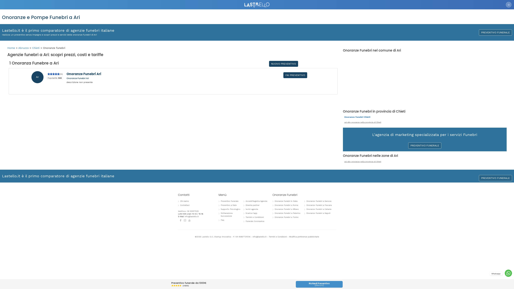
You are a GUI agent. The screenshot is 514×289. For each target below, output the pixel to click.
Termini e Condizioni (255, 217)
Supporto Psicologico (230, 209)
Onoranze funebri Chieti (357, 117)
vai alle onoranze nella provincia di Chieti (362, 122)
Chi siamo (184, 201)
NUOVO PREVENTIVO (283, 63)
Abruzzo (23, 48)
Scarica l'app (251, 213)
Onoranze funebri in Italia (286, 201)
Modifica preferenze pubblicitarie (304, 237)
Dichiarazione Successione (227, 214)
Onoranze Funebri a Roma (286, 205)
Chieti (36, 48)
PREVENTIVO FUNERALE (495, 32)
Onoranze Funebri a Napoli (318, 213)
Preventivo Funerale (229, 201)
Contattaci (185, 205)
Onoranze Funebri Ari (84, 74)
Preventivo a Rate (229, 205)
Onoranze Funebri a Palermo (287, 213)
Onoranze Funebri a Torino (286, 217)
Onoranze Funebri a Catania (318, 209)
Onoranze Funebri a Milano (287, 209)
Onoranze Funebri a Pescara (319, 205)
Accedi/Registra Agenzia (256, 201)
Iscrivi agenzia (252, 209)
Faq (222, 220)
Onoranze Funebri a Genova (318, 201)
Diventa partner (253, 205)
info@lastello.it (192, 216)
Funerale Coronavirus (255, 221)
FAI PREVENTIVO (295, 75)
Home (11, 48)
